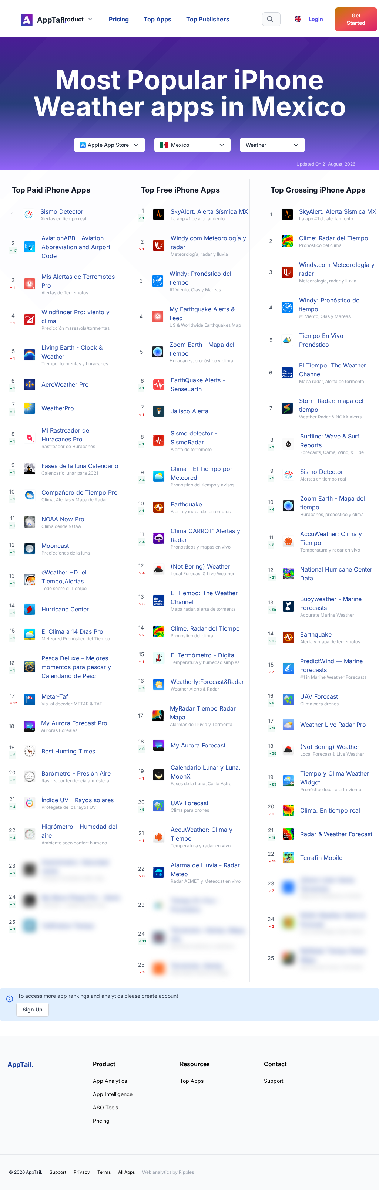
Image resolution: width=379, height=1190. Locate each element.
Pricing (119, 19)
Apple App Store (108, 145)
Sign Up (33, 1009)
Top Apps (157, 19)
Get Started (356, 19)
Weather (256, 145)
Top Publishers (207, 19)
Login (316, 19)
